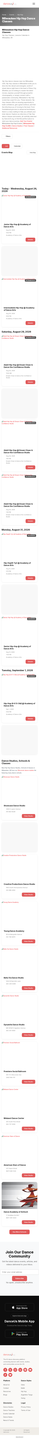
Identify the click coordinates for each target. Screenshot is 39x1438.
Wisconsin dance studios (26, 770)
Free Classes (28, 126)
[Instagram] (15, 1370)
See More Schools (19, 1232)
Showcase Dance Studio (14, 806)
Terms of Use (25, 1410)
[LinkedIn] (20, 1370)
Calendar (17, 146)
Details (30, 239)
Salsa (23, 1385)
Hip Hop (20, 15)
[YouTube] (30, 1370)
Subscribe (19, 1278)
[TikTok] (5, 1375)
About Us (6, 1385)
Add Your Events (26, 121)
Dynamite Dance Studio (14, 1025)
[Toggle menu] (34, 3)
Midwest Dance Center (14, 1118)
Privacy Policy (26, 1407)
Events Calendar (9, 1414)
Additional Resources (9, 128)
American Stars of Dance (15, 1165)
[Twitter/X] (10, 1370)
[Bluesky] (10, 1375)
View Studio (28, 816)
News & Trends (8, 1420)
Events (11, 15)
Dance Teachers (9, 1410)
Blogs (5, 1395)
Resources (7, 1391)
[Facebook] (5, 1370)
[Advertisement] (19, 59)
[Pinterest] (25, 1370)
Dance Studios (17, 126)
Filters (8, 136)
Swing (23, 1398)
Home (4, 15)
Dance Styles (7, 1417)
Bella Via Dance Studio (14, 978)
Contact (6, 1388)
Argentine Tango (27, 1395)
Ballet (23, 1388)
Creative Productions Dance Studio (19, 884)
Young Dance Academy (14, 931)
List (6, 146)
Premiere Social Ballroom (15, 1071)
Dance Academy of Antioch (16, 1212)
